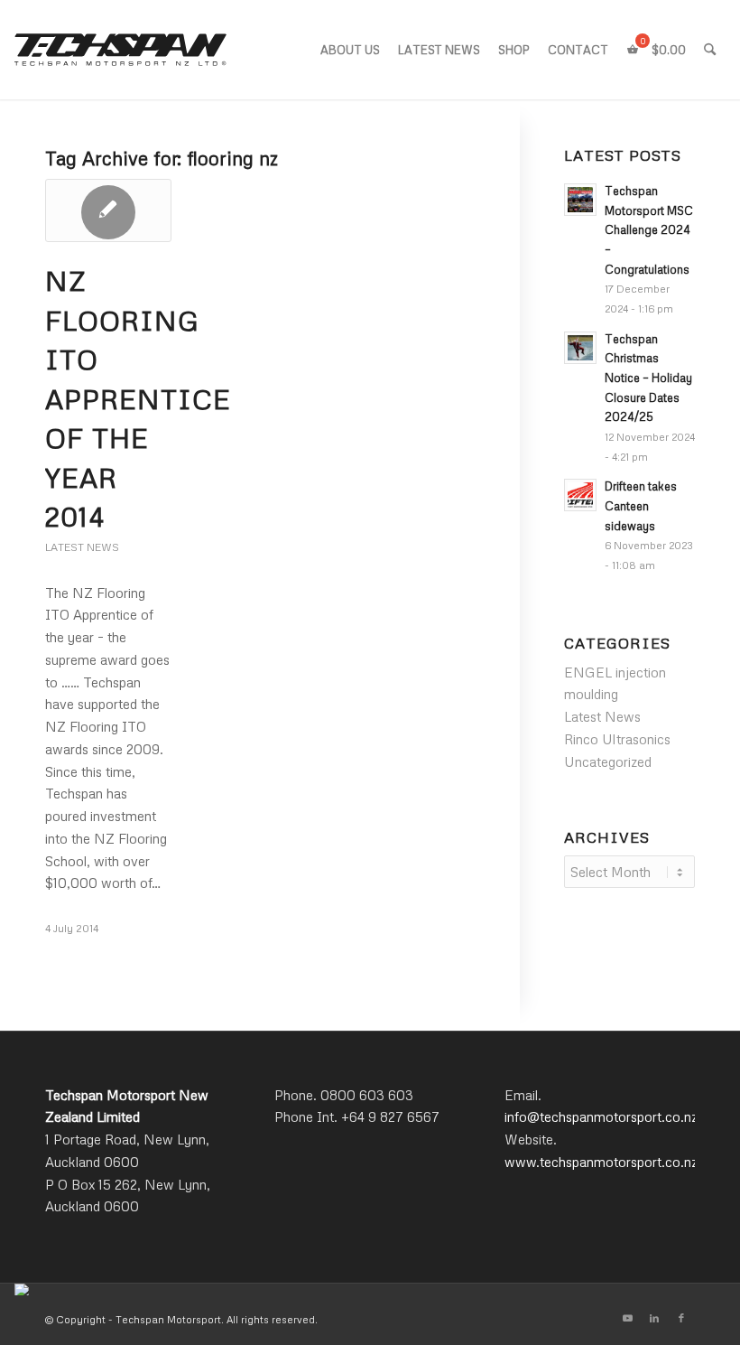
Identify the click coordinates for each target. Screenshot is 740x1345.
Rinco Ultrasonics (617, 739)
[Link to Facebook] (681, 1317)
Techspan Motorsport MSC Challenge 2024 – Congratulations (649, 229)
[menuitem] (350, 49)
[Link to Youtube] (627, 1317)
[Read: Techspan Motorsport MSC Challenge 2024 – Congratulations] (580, 199)
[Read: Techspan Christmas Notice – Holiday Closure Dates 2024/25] (580, 348)
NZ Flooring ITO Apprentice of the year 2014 (138, 398)
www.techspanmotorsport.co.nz (601, 1162)
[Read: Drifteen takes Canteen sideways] (580, 495)
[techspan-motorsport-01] (120, 49)
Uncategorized (608, 761)
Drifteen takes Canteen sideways (641, 505)
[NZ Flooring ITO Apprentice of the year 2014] (108, 210)
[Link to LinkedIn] (654, 1317)
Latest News (82, 547)
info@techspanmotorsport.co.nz (601, 1116)
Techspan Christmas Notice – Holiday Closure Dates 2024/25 (648, 378)
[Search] (710, 49)
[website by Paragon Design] (23, 1289)
